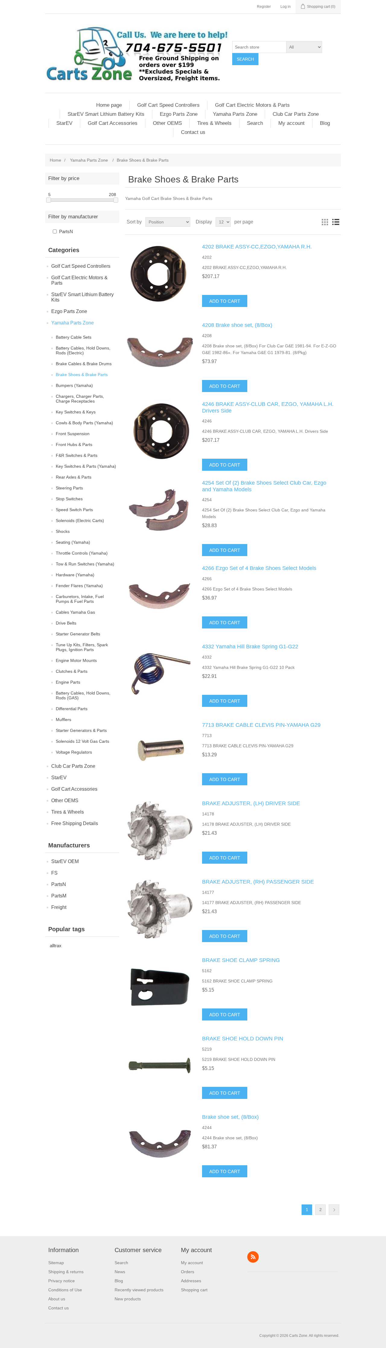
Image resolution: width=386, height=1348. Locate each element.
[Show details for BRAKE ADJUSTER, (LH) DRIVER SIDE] (160, 830)
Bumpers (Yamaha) (74, 385)
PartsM (58, 895)
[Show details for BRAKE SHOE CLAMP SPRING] (160, 987)
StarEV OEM (65, 861)
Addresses (191, 1280)
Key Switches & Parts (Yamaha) (86, 466)
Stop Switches (69, 498)
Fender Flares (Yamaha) (79, 585)
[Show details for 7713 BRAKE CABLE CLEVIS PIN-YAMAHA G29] (160, 752)
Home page (109, 105)
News (120, 1271)
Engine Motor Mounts (76, 660)
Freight (58, 907)
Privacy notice (61, 1280)
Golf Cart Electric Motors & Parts (252, 105)
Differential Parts (71, 708)
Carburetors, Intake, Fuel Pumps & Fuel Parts (80, 599)
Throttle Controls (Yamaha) (82, 553)
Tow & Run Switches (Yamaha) (85, 564)
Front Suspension (73, 433)
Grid (324, 222)
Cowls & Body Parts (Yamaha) (84, 422)
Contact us (193, 132)
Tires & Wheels (214, 123)
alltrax (56, 945)
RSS (253, 1257)
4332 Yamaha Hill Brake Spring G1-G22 (250, 647)
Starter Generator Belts (78, 633)
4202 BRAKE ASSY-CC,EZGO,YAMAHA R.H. (257, 247)
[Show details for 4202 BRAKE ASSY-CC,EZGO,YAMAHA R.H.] (160, 274)
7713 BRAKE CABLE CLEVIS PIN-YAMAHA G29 (261, 725)
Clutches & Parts (71, 671)
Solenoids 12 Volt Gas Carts (82, 741)
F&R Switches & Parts (76, 455)
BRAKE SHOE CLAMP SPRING (241, 960)
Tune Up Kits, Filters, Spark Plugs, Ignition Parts (82, 647)
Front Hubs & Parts (74, 444)
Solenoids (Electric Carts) (80, 520)
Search (245, 59)
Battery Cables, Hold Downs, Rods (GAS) (83, 695)
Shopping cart (194, 1289)
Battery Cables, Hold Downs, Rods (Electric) (83, 350)
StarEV (64, 123)
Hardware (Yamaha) (75, 574)
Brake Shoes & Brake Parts (82, 374)
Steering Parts (69, 488)
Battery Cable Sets (73, 337)
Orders (187, 1271)
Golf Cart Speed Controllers (168, 105)
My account (291, 123)
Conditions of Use (65, 1289)
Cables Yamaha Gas (75, 612)
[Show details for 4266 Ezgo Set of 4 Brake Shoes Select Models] (160, 595)
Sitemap (56, 1262)
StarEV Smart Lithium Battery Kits (106, 114)
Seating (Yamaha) (73, 542)
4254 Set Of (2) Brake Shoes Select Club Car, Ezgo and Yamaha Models (264, 486)
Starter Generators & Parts (81, 730)
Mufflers (63, 719)
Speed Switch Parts (74, 509)
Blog (325, 123)
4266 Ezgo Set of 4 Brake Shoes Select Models (259, 568)
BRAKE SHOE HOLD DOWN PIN (242, 1039)
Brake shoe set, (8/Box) (230, 1117)
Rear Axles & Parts (73, 477)
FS (54, 872)
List (335, 222)
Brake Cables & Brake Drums (84, 363)
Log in (285, 7)
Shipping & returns (66, 1271)
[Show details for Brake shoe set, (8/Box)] (160, 1144)
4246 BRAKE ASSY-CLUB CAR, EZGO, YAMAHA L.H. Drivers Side (268, 407)
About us (56, 1298)
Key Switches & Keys (76, 412)
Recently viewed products (139, 1289)
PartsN (66, 231)
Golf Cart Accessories (113, 123)
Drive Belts (66, 623)
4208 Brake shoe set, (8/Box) (237, 325)
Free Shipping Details (74, 823)
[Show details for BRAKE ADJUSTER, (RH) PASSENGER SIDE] (160, 909)
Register (264, 7)
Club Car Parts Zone (296, 114)
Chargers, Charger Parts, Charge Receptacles (80, 398)
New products (128, 1298)
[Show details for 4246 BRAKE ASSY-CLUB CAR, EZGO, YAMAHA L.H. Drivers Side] (160, 431)
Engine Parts (68, 682)
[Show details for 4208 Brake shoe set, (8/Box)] (160, 352)
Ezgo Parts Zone (179, 114)
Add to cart (224, 301)
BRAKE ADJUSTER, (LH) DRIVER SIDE (251, 803)
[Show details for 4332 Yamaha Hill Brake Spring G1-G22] (160, 674)
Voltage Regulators (74, 752)
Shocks (63, 531)
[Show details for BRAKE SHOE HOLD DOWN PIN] (160, 1066)
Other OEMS (167, 123)
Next (334, 1209)
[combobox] (259, 47)
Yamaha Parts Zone (235, 114)
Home (55, 160)
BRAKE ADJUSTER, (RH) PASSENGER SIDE (258, 882)
